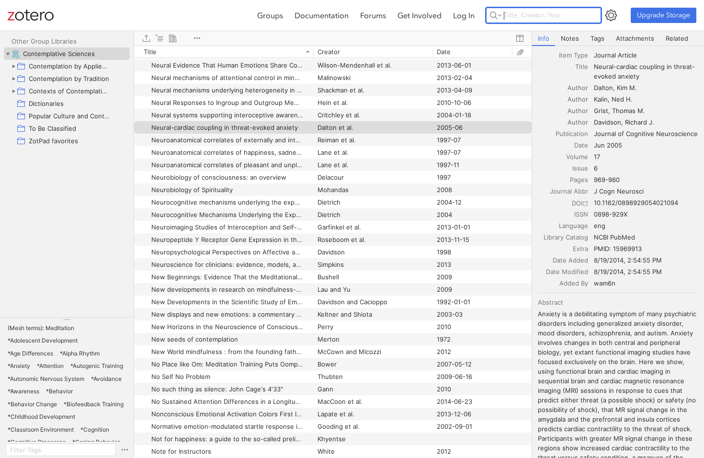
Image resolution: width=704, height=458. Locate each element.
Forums (373, 15)
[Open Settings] (611, 15)
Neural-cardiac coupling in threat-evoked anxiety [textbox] (644, 71)
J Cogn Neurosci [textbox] (619, 191)
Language (573, 225)
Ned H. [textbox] (622, 99)
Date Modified (567, 271)
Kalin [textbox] (601, 99)
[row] (333, 52)
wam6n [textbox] (604, 283)
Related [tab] (677, 38)
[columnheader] (223, 51)
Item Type (573, 55)
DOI (577, 203)
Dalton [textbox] (603, 88)
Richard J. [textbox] (639, 122)
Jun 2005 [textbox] (608, 145)
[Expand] (13, 66)
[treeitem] (67, 53)
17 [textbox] (597, 156)
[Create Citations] (159, 38)
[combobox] (646, 55)
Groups (270, 15)
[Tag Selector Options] (124, 450)
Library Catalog (566, 237)
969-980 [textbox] (607, 179)
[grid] (333, 252)
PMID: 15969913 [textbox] (618, 248)
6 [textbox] (596, 168)
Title (581, 66)
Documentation (322, 15)
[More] (197, 38)
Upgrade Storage (663, 15)
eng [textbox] (599, 225)
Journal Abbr (569, 191)
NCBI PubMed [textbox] (614, 237)
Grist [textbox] (601, 110)
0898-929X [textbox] (610, 214)
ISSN (581, 214)
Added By (573, 283)
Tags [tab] (597, 38)
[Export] (146, 38)
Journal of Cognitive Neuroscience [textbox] (646, 133)
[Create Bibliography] (173, 38)
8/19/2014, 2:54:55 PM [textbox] (628, 260)
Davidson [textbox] (607, 122)
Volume (577, 156)
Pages (579, 179)
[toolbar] (333, 38)
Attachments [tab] (635, 38)
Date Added (570, 260)
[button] (41, 328)
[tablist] (618, 38)
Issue (580, 168)
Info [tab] (543, 38)
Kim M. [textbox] (627, 88)
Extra (580, 248)
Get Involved (419, 15)
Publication (572, 133)
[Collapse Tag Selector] (67, 319)
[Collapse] (7, 53)
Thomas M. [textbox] (628, 110)
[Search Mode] (495, 15)
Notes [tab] (570, 38)
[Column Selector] (519, 38)
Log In (464, 15)
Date (581, 145)
